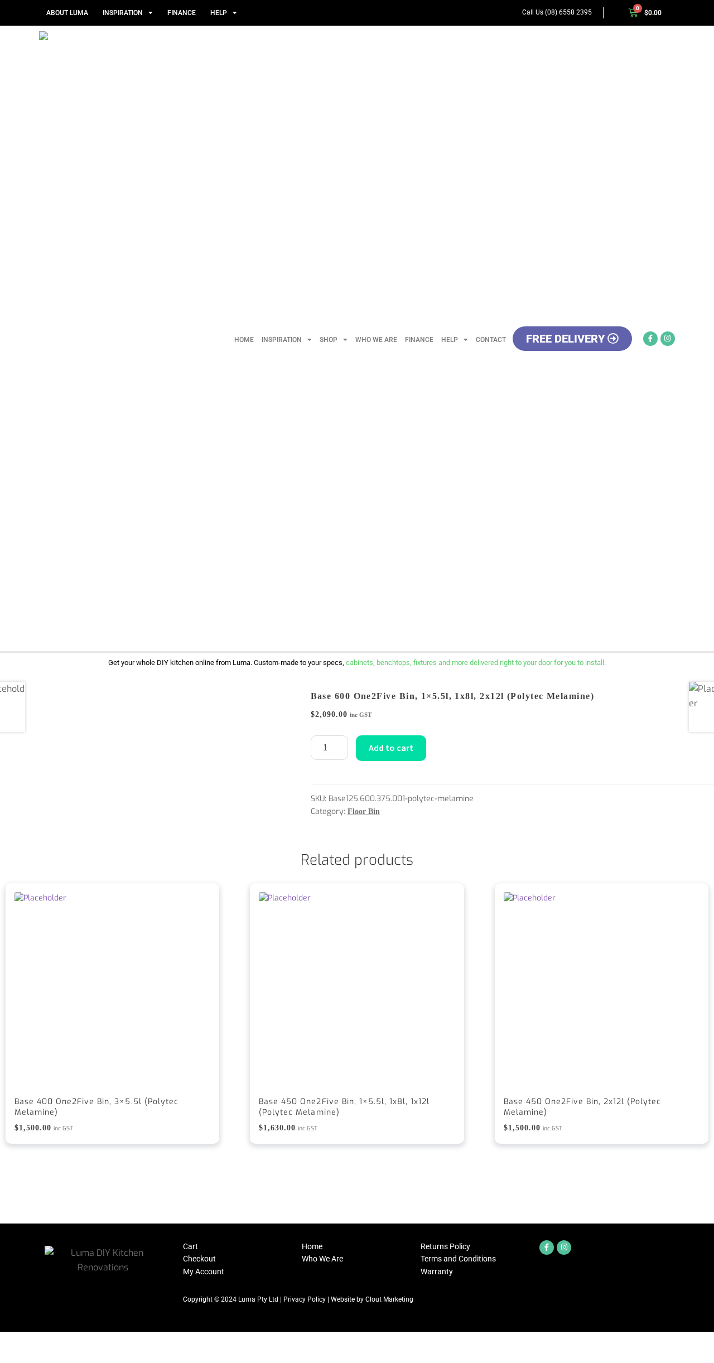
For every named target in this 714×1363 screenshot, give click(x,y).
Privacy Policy (304, 1299)
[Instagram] (667, 338)
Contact (491, 340)
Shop (328, 340)
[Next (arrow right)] (39, 1357)
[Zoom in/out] (12, 1341)
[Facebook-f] (650, 338)
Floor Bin (364, 811)
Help (218, 13)
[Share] (67, 1341)
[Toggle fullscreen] (39, 1341)
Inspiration (123, 13)
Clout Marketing (389, 1299)
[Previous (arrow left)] (12, 1357)
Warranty (437, 1271)
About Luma (67, 13)
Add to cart (391, 747)
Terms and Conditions (458, 1258)
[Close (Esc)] (95, 1341)
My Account (203, 1271)
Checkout (199, 1258)
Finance (181, 13)
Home (244, 340)
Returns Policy (445, 1246)
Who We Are (376, 340)
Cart (190, 1246)
